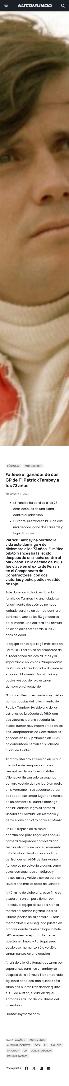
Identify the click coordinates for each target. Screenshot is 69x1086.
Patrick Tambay (17, 1056)
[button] (26, 1068)
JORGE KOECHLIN (41, 1050)
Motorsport (33, 466)
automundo (38, 1040)
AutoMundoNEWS (18, 1045)
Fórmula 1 (14, 466)
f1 (45, 1045)
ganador (13, 1050)
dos (37, 1045)
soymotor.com (28, 1014)
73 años (20, 1040)
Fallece (56, 1045)
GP (25, 1050)
